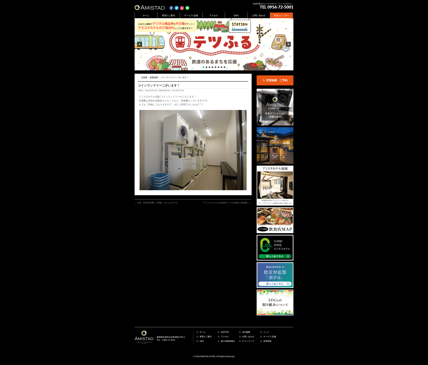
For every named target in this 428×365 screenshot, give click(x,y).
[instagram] (182, 6)
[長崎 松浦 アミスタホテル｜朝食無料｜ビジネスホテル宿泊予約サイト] (150, 6)
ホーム (203, 332)
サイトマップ (248, 341)
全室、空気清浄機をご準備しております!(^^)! (156, 203)
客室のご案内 (206, 337)
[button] (214, 44)
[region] (214, 44)
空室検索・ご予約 (275, 80)
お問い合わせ (248, 337)
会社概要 (246, 332)
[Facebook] (171, 6)
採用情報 (267, 341)
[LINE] (187, 6)
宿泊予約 (225, 332)
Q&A (202, 341)
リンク (266, 332)
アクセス (225, 337)
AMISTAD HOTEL (208, 356)
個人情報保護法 (228, 341)
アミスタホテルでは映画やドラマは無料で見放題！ (227, 203)
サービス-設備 (269, 337)
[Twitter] (177, 6)
